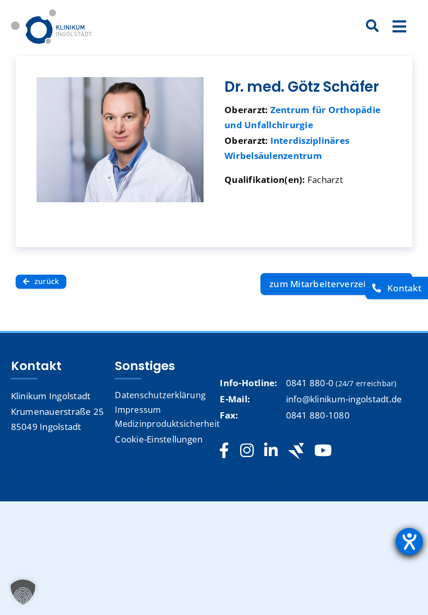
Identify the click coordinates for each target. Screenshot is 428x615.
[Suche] (372, 26)
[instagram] (247, 451)
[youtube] (322, 451)
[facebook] (224, 451)
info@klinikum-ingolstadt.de (344, 399)
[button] (23, 592)
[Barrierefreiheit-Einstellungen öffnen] (409, 541)
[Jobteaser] (296, 451)
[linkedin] (271, 451)
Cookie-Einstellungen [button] (159, 439)
